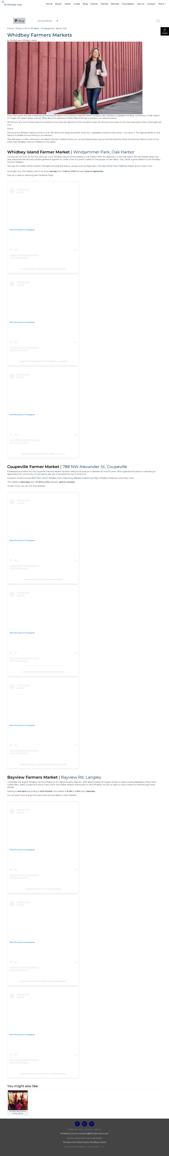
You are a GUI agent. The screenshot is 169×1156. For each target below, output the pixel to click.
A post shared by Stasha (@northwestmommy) (43, 579)
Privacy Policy (93, 1129)
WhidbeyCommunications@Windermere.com (84, 1133)
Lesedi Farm (13, 784)
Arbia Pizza (68, 478)
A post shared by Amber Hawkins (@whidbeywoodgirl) (43, 981)
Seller (68, 4)
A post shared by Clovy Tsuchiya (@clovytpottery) (43, 672)
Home (49, 4)
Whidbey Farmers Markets (39, 35)
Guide (77, 4)
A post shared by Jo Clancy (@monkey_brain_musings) (43, 764)
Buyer (58, 4)
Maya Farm (91, 166)
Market (104, 4)
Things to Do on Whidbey (27, 28)
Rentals (115, 4)
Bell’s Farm (36, 478)
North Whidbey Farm (52, 478)
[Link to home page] (13, 4)
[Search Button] (158, 20)
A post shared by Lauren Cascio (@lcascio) (43, 889)
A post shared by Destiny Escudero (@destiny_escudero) (43, 361)
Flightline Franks (126, 166)
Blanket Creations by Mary (86, 478)
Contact (151, 4)
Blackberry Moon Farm (145, 782)
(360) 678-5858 (97, 1138)
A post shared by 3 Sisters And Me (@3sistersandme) (43, 269)
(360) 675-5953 (79, 1138)
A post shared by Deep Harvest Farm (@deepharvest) (43, 1074)
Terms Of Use (74, 1129)
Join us (140, 4)
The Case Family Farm (108, 166)
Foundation (128, 4)
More (162, 5)
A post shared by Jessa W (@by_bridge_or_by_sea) (43, 454)
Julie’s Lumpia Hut (28, 784)
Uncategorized (47, 28)
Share (165, 33)
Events (94, 4)
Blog (85, 4)
